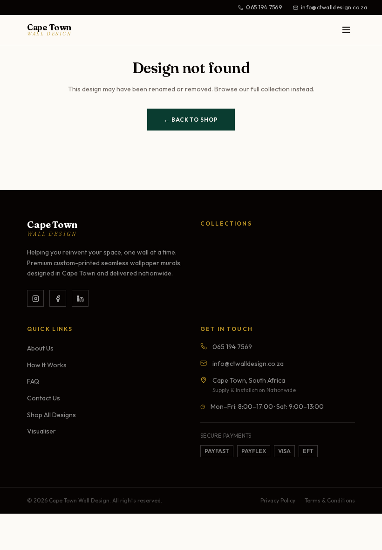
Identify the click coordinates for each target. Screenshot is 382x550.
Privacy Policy (277, 500)
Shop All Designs (51, 415)
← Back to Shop (191, 119)
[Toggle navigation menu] (346, 30)
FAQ (33, 381)
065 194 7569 (264, 7)
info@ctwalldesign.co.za (334, 7)
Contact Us (43, 398)
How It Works (47, 365)
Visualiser (41, 431)
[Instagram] (35, 298)
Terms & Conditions (330, 500)
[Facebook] (57, 298)
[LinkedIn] (80, 298)
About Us (40, 348)
